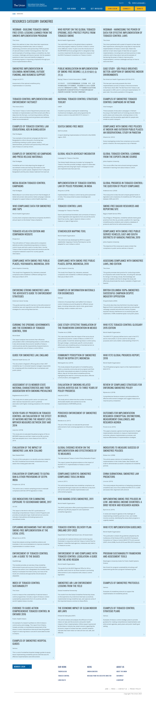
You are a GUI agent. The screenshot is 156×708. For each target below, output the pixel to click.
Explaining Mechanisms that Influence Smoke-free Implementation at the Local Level (33, 530)
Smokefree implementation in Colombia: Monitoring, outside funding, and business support (29, 71)
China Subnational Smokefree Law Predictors (121, 475)
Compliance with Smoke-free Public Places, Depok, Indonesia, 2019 (76, 262)
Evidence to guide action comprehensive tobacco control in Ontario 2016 (31, 611)
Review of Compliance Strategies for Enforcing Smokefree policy (122, 386)
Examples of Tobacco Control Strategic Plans (119, 609)
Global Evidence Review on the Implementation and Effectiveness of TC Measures (77, 450)
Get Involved (97, 8)
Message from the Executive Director (99, 676)
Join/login (112, 8)
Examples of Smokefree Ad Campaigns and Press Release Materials (32, 155)
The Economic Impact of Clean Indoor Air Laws (77, 609)
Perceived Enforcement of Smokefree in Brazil (77, 414)
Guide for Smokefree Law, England (30, 355)
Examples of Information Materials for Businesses (76, 291)
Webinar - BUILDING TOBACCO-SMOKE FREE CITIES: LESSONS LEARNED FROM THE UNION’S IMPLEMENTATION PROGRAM (32, 32)
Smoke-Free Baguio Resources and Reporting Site (121, 207)
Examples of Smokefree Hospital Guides (29, 642)
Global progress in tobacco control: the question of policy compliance (123, 184)
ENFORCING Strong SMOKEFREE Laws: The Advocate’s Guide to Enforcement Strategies (32, 293)
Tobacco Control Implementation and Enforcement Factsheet (32, 100)
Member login (19, 666)
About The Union (121, 671)
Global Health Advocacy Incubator (76, 153)
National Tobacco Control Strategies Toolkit (78, 100)
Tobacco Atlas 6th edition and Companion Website (29, 233)
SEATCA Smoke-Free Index (70, 126)
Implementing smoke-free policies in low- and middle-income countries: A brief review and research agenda (122, 502)
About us (58, 8)
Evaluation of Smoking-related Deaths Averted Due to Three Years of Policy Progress (78, 387)
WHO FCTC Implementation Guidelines (122, 527)
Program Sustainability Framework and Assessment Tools (122, 555)
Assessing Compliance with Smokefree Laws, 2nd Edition (123, 262)
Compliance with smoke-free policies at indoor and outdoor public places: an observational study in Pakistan (123, 129)
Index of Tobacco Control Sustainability (26, 584)
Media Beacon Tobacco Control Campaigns (29, 184)
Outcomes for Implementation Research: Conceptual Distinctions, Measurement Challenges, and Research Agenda (121, 417)
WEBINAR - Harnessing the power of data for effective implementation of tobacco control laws (122, 32)
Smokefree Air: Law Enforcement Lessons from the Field (75, 584)
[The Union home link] (30, 4)
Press (113, 689)
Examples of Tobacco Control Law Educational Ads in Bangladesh (31, 128)
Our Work (71, 8)
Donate (140, 8)
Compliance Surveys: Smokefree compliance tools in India (74, 475)
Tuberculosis (62, 671)
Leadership (120, 680)
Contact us (122, 689)
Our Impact (120, 676)
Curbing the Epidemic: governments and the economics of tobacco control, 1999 (31, 327)
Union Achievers (92, 671)
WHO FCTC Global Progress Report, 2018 (121, 357)
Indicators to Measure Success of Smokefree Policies (121, 449)
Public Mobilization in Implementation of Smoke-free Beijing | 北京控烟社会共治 (78, 71)
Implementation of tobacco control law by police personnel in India (77, 184)
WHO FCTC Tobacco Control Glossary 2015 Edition (122, 326)
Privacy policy (135, 689)
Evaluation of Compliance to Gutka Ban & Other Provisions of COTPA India (31, 476)
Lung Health (62, 680)
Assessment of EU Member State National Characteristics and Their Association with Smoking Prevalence (32, 387)
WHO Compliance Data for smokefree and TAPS (32, 207)
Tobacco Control (63, 676)
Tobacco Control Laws (70, 205)
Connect (126, 8)
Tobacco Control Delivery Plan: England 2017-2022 (75, 529)
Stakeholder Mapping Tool (72, 231)
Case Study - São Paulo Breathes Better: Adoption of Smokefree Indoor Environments (123, 71)
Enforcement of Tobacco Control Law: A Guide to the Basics (30, 555)
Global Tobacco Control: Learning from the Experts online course (121, 155)
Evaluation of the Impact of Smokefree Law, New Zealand (27, 449)
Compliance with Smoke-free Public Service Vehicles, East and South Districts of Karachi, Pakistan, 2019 (121, 234)
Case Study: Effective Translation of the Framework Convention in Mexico (77, 326)
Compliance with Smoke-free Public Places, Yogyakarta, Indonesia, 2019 (31, 262)
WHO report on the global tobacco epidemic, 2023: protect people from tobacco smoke (76, 32)
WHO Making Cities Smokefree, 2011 (75, 498)
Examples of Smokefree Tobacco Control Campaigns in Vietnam (120, 100)
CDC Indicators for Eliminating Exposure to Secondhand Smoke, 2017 (32, 500)
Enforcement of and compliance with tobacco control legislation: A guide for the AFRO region (77, 556)
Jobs (106, 689)
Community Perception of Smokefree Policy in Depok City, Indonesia (77, 357)
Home (14, 14)
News (83, 8)
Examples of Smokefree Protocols (121, 582)
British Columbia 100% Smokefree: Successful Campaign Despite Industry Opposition (121, 293)
